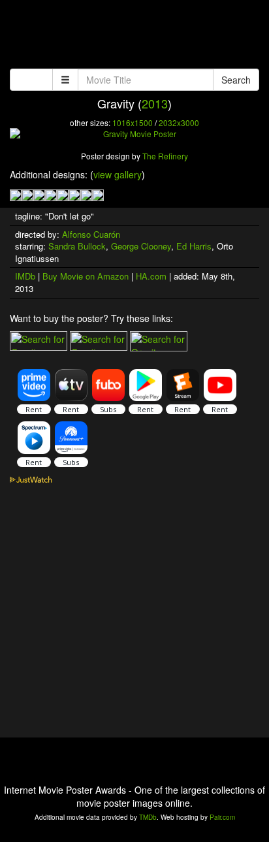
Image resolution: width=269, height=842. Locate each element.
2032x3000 (179, 122)
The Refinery (165, 155)
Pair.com (222, 817)
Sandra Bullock (77, 246)
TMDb (148, 817)
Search (236, 79)
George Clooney (141, 246)
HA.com (151, 276)
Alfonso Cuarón (91, 234)
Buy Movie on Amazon (85, 276)
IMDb (25, 276)
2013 (155, 103)
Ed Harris (194, 246)
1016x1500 (132, 122)
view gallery (117, 174)
